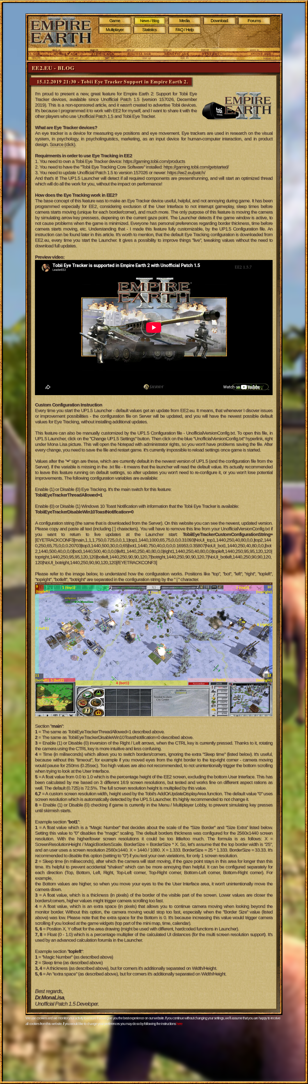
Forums (254, 20)
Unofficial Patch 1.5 (120, 99)
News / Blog (149, 20)
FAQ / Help (184, 29)
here (179, 1024)
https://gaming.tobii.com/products (154, 161)
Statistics (149, 29)
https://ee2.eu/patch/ (186, 172)
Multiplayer (114, 29)
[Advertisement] (185, 41)
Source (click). (63, 144)
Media (184, 20)
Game (114, 20)
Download (219, 20)
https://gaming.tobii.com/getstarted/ (196, 167)
